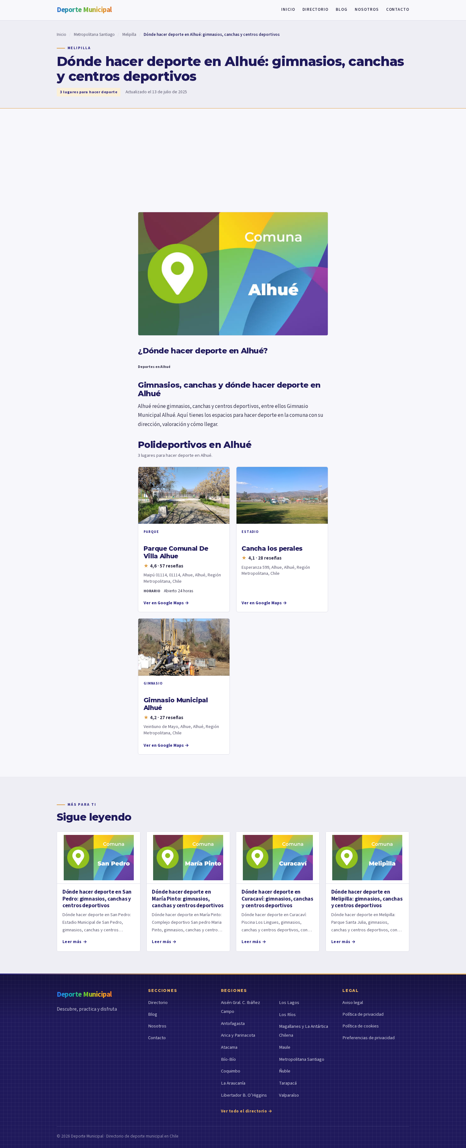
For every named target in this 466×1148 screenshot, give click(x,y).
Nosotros (367, 9)
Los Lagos (289, 1002)
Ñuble (284, 1071)
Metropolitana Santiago (94, 34)
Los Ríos (287, 1014)
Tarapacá (288, 1083)
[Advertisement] (233, 156)
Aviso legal (352, 1002)
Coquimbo (230, 1071)
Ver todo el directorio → (247, 1111)
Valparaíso (289, 1095)
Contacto (397, 9)
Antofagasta (233, 1023)
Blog (341, 9)
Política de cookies (360, 1026)
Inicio (288, 9)
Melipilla (129, 34)
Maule (284, 1047)
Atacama (229, 1047)
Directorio (315, 9)
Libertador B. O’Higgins (244, 1095)
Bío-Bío (228, 1059)
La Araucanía (233, 1083)
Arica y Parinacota (238, 1035)
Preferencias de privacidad (368, 1037)
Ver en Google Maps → (166, 603)
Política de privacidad (363, 1014)
